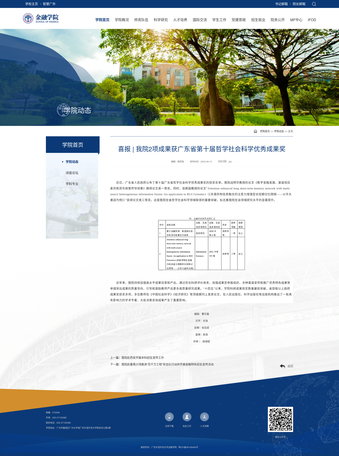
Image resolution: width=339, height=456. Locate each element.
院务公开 (278, 19)
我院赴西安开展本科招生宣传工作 (142, 357)
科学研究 (161, 19)
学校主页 (31, 4)
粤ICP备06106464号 (188, 447)
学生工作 (219, 19)
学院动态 (279, 131)
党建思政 (239, 19)
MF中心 (296, 19)
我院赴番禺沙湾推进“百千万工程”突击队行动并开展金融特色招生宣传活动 (167, 364)
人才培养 (180, 19)
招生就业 (258, 19)
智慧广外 (49, 4)
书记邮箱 (281, 4)
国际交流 (200, 19)
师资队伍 (141, 19)
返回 (290, 366)
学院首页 (102, 19)
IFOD (312, 19)
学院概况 (122, 19)
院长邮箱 (299, 4)
